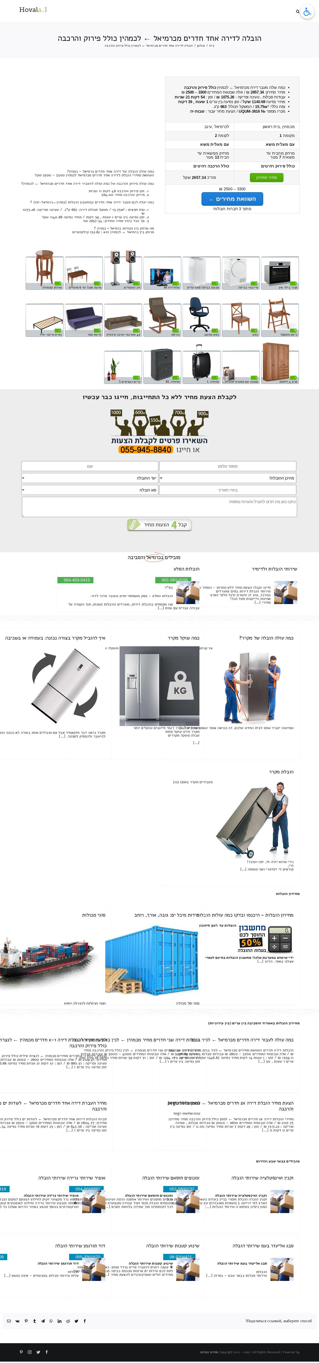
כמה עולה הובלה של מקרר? (266, 637)
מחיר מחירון (266, 177)
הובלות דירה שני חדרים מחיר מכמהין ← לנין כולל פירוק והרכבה (136, 1039)
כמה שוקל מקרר (183, 637)
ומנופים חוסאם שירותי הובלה (170, 1177)
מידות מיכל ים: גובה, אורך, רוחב (166, 914)
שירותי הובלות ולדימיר (274, 568)
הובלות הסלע (186, 568)
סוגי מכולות (93, 914)
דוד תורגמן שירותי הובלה (80, 1245)
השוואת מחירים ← (232, 199)
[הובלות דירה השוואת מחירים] (159, 411)
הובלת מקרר (281, 771)
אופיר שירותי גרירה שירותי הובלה (71, 1177)
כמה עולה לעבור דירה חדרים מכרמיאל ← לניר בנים (242, 1039)
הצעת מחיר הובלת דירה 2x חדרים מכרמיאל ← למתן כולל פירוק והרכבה (230, 1105)
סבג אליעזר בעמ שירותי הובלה (263, 1245)
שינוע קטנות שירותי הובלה (172, 1245)
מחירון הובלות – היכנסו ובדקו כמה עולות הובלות (245, 914)
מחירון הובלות (288, 893)
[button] (298, 11)
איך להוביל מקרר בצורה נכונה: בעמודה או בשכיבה (55, 637)
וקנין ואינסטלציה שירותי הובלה (262, 1177)
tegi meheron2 (184, 1102)
